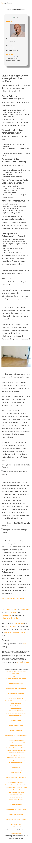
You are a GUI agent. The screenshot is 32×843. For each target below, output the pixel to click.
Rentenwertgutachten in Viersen (16, 730)
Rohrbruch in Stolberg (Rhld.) (11, 713)
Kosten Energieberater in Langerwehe (16, 718)
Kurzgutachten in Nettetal (22, 735)
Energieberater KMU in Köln (11, 809)
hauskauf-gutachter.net (15, 830)
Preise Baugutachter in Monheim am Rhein (16, 792)
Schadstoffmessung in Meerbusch (12, 774)
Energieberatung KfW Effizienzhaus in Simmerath (16, 750)
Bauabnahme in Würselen (16, 695)
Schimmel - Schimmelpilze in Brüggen (16, 715)
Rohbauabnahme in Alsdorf (16, 690)
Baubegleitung (6, 615)
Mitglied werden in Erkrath (11, 819)
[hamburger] (30, 3)
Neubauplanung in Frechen (21, 779)
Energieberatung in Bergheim (16, 745)
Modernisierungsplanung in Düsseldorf (16, 782)
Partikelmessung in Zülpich (11, 777)
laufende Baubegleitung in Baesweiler (16, 683)
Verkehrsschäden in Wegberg (16, 705)
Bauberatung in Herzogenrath (16, 681)
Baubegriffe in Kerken (10, 779)
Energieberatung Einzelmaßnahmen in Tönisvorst (15, 747)
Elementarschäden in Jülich (16, 703)
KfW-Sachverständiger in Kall (16, 797)
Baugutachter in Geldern (22, 787)
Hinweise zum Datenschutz (16, 833)
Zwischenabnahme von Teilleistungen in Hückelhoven (16, 688)
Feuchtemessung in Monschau (21, 765)
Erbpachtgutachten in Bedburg (16, 732)
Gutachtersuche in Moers (21, 812)
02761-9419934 (10, 54)
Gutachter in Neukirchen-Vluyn (16, 794)
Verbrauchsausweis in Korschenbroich (15, 740)
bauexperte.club (25, 830)
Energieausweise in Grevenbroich (16, 737)
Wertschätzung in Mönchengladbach (16, 725)
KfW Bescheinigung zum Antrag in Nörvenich (16, 757)
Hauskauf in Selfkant (22, 671)
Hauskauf (13, 612)
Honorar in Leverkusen (21, 819)
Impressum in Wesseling (16, 824)
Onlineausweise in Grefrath (22, 742)
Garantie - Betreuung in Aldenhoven (16, 698)
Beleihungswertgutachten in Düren (16, 727)
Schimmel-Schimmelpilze (9, 618)
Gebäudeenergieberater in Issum (16, 807)
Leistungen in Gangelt (11, 671)
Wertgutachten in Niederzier (16, 720)
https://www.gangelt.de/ (22, 662)
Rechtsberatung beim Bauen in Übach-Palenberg (16, 678)
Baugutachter (11, 609)
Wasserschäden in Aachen (21, 700)
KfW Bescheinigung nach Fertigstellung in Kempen (16, 760)
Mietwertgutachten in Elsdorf (10, 735)
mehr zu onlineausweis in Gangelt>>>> (14, 599)
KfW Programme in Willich (16, 755)
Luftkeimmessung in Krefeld (16, 772)
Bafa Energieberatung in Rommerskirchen (16, 752)
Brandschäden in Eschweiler (16, 708)
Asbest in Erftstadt (22, 777)
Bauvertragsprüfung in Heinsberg (16, 676)
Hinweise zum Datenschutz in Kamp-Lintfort (16, 821)
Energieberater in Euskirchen (16, 804)
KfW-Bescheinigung (11, 626)
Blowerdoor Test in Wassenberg (16, 685)
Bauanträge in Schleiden (22, 784)
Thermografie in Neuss (16, 767)
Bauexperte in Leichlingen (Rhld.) (16, 826)
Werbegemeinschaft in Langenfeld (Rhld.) (16, 816)
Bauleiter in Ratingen (22, 809)
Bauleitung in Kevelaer (10, 812)
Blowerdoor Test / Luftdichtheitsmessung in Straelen (16, 770)
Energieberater (24, 609)
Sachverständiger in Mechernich (16, 789)
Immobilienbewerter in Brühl (16, 802)
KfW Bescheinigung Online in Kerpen (16, 762)
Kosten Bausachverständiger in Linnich (16, 693)
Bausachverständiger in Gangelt (14, 632)
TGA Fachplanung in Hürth (10, 787)
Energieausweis (19, 623)
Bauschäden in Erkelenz (10, 700)
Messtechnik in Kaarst (9, 765)
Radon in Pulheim (23, 774)
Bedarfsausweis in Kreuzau (10, 742)
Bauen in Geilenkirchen (16, 673)
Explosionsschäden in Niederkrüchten (16, 710)
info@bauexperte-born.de (12, 58)
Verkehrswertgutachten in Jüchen (16, 723)
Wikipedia (26, 644)
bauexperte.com (7, 830)
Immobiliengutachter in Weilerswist (16, 799)
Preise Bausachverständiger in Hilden (16, 814)
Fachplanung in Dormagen (10, 784)
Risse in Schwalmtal (22, 713)
